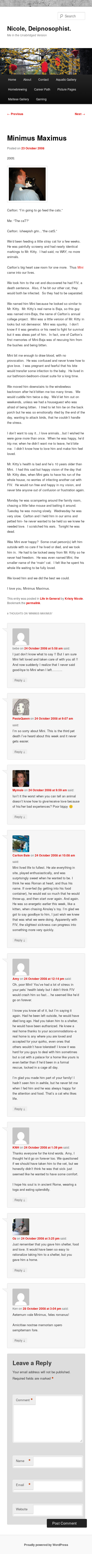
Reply (19, 680)
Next (80, 114)
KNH (16, 1147)
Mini (80, 267)
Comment (24, 1400)
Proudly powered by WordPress (46, 1544)
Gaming (41, 99)
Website (21, 1509)
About (27, 79)
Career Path (42, 89)
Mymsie (18, 790)
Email (23, 1485)
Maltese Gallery (18, 99)
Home (12, 79)
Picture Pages (66, 89)
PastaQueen (21, 718)
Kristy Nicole (74, 598)
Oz (14, 1238)
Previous (15, 114)
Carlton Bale (21, 855)
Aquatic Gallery (66, 79)
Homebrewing (17, 89)
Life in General (50, 598)
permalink (33, 603)
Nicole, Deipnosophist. (39, 28)
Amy (16, 978)
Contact (43, 79)
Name (23, 1461)
